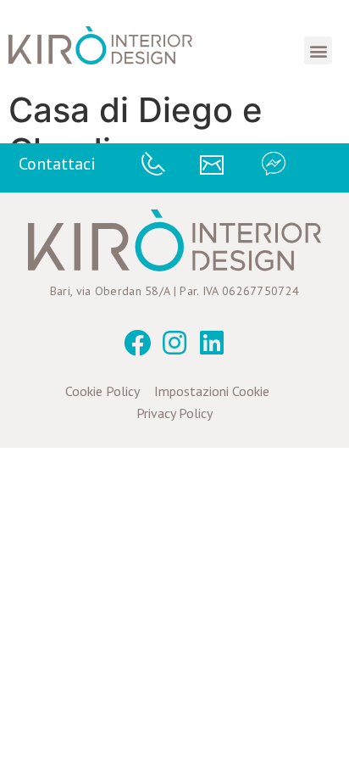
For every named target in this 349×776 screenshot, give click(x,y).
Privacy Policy (174, 413)
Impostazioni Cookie (211, 390)
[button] (318, 50)
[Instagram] (174, 342)
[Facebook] (137, 342)
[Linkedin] (211, 342)
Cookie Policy (102, 390)
